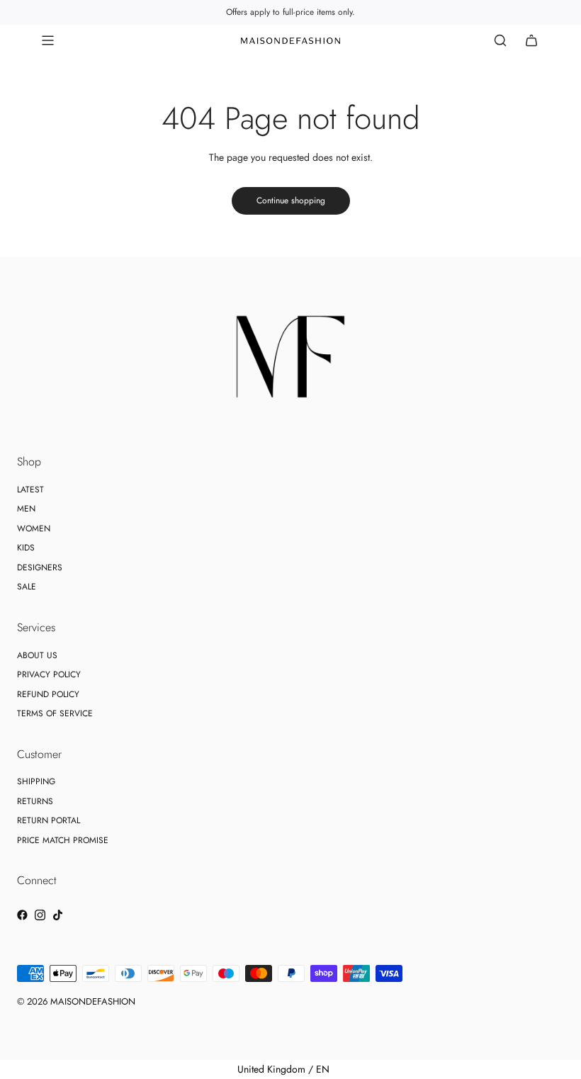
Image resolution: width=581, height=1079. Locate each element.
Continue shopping (290, 200)
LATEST (30, 489)
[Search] (500, 40)
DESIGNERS (39, 567)
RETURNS (35, 801)
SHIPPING (36, 781)
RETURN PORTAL (48, 820)
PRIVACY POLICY (49, 674)
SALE (26, 586)
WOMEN (33, 528)
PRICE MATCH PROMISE (62, 840)
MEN (26, 508)
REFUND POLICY (48, 694)
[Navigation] (47, 40)
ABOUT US (37, 655)
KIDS (26, 547)
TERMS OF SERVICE (55, 713)
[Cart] (531, 40)
